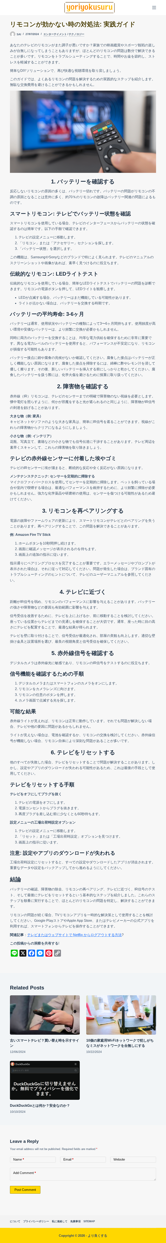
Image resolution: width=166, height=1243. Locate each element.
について (15, 1221)
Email (68, 1159)
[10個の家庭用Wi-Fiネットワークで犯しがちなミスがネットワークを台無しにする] (121, 1015)
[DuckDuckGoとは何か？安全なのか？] (45, 1080)
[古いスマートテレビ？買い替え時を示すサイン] (45, 1015)
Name (18, 1159)
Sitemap (89, 1221)
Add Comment (24, 1173)
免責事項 (75, 1221)
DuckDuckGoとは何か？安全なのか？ (40, 1105)
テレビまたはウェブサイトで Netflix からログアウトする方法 (74, 935)
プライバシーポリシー (36, 1221)
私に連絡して (59, 1221)
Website (119, 1159)
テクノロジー (76, 34)
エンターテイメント (55, 34)
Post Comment (25, 1190)
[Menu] (154, 8)
